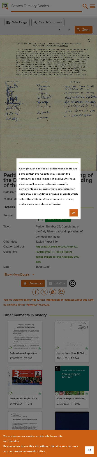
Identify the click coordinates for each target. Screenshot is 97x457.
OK (74, 213)
